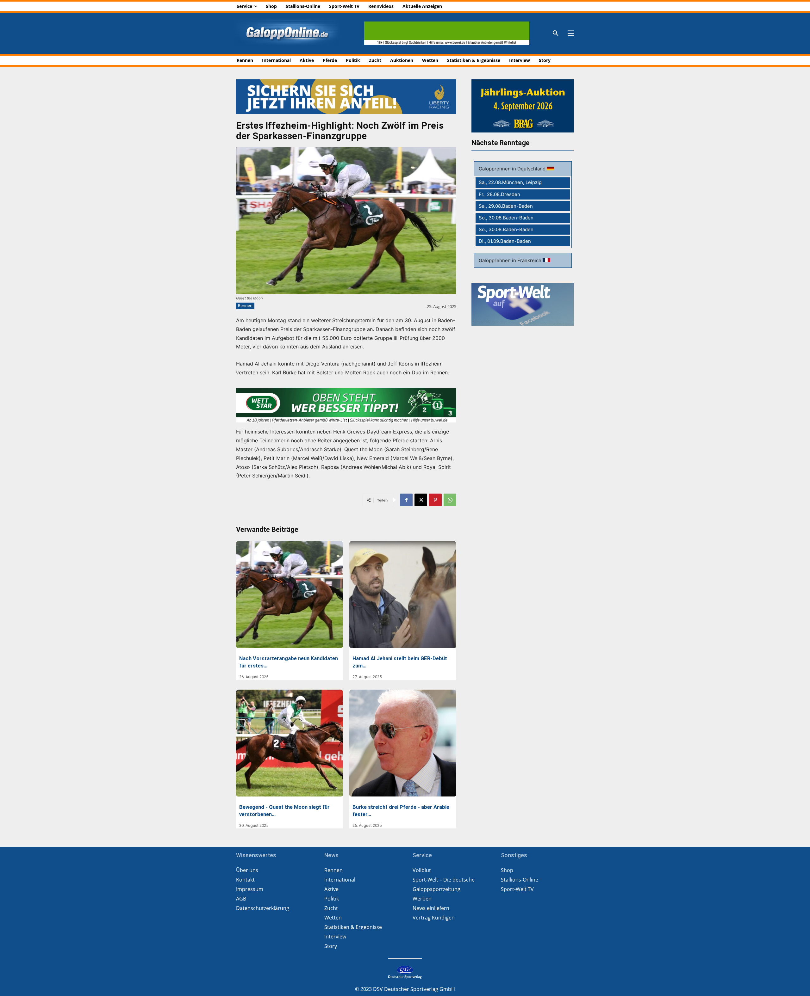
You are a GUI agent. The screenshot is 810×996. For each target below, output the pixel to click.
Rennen (245, 305)
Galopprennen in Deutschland (513, 169)
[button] (555, 33)
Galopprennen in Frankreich (511, 260)
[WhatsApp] (450, 500)
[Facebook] (406, 500)
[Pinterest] (435, 500)
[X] (420, 500)
